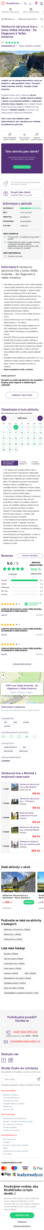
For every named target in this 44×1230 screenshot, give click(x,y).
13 (40, 433)
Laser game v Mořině (12, 968)
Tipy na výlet (8, 1109)
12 (34, 433)
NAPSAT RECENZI (30, 556)
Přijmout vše (22, 1215)
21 (4, 444)
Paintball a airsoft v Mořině (15, 983)
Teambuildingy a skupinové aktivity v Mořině (22, 993)
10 (22, 433)
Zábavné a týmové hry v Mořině (17, 929)
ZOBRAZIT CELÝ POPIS (22, 395)
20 (40, 438)
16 (16, 438)
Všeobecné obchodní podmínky (16, 1151)
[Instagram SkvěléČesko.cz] (10, 1060)
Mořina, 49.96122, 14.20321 (30, 46)
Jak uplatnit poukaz (10, 1101)
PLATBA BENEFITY (23, 463)
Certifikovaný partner (11, 1130)
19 (34, 438)
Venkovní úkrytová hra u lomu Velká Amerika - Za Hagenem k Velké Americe (21, 610)
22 (10, 444)
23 (16, 444)
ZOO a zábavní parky (31, 12)
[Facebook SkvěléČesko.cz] (3, 1060)
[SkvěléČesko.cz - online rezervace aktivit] (11, 3)
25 (28, 444)
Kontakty (6, 1142)
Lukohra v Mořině (11, 973)
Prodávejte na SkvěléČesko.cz (15, 1118)
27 (40, 444)
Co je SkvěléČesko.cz (11, 1098)
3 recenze (13, 574)
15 (10, 438)
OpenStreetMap (31, 703)
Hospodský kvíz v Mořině (14, 963)
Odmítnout (22, 1222)
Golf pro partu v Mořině (13, 959)
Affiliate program (10, 1127)
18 (28, 438)
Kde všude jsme (9, 1139)
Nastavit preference (22, 1226)
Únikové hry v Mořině (12, 934)
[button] (41, 683)
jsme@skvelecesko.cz (25, 1041)
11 (28, 433)
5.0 (2, 42)
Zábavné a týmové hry (10, 12)
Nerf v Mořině (30, 973)
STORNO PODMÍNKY (36, 463)
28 (4, 450)
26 (34, 444)
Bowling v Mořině (11, 954)
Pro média (7, 1154)
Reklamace (7, 1106)
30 (16, 450)
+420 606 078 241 (25, 1032)
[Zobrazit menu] (41, 3)
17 (22, 438)
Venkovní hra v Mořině (13, 939)
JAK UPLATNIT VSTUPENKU (9, 463)
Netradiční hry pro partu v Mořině (17, 978)
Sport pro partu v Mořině (14, 988)
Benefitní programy (10, 1095)
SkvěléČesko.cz (7, 19)
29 (10, 450)
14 (4, 438)
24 (22, 444)
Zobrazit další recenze (22, 664)
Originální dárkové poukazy (14, 1104)
